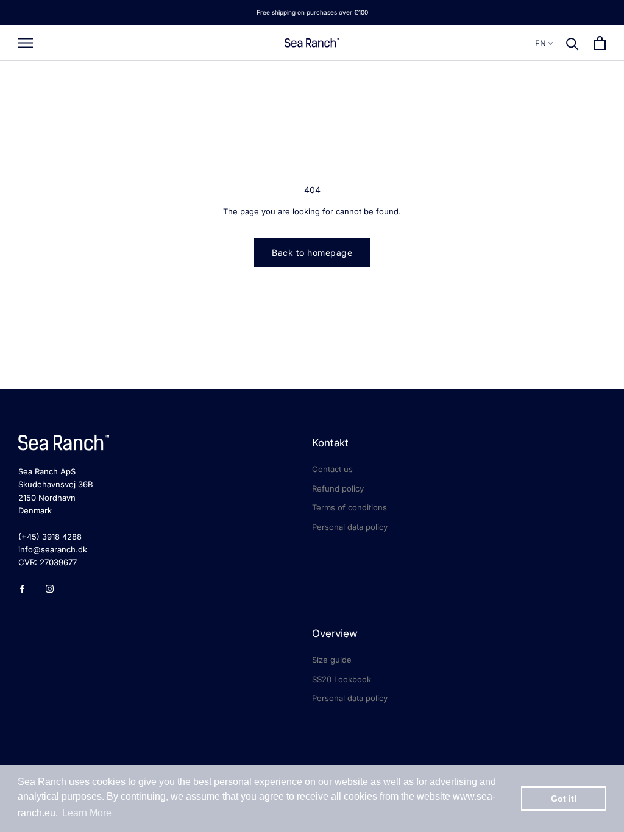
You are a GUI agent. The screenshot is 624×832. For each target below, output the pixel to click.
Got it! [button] (564, 798)
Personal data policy (350, 527)
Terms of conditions (349, 507)
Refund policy (338, 488)
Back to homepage (312, 252)
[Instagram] (50, 588)
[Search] (572, 43)
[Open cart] (600, 43)
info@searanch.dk (52, 549)
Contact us (332, 469)
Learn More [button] (87, 813)
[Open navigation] (25, 43)
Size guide (332, 660)
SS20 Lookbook (341, 679)
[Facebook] (22, 588)
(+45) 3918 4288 (50, 536)
